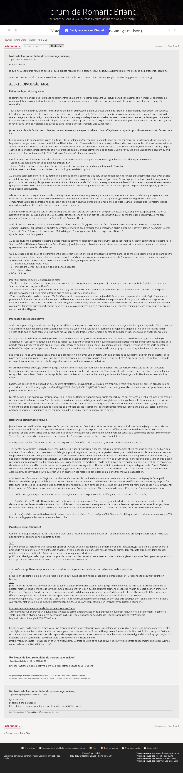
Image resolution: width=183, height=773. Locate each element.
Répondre (8, 45)
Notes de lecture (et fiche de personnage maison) (39, 56)
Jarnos (17, 60)
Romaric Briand (21, 661)
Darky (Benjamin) (21, 695)
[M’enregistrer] (169, 30)
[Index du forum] (9, 30)
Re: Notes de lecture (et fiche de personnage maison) (42, 657)
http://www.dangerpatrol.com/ (25, 143)
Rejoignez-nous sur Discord (87, 30)
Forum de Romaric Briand (91, 11)
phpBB (97, 753)
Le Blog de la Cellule (45, 678)
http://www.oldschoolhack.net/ (91, 143)
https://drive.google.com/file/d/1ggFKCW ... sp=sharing (122, 77)
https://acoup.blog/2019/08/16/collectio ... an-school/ (38, 598)
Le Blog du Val (77, 678)
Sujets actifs (152, 748)
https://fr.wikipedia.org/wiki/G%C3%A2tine (32, 618)
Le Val (87, 678)
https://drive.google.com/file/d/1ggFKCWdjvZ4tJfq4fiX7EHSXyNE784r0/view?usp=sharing (72, 387)
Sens (11, 678)
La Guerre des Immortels (25, 678)
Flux (95, 748)
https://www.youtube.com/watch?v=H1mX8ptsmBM (80, 514)
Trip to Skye (42, 40)
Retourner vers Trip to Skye (18, 733)
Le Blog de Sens (63, 678)
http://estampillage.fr (17, 712)
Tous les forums (111, 748)
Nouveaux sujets (132, 748)
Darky (109, 756)
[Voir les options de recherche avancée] (16, 30)
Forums (31, 40)
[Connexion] (174, 30)
